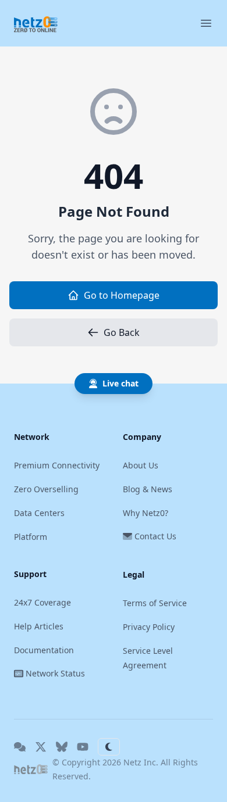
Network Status (55, 673)
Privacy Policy (149, 626)
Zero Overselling (46, 489)
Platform (30, 536)
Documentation (44, 650)
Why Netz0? (145, 512)
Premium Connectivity (57, 465)
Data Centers (39, 512)
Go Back (122, 332)
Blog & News (147, 489)
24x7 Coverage (42, 602)
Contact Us (155, 536)
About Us (140, 465)
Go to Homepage (121, 295)
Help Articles (38, 626)
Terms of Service (155, 602)
